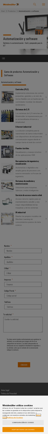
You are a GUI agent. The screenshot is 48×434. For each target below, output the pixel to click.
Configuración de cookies (23, 422)
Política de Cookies (15, 418)
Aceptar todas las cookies (23, 429)
